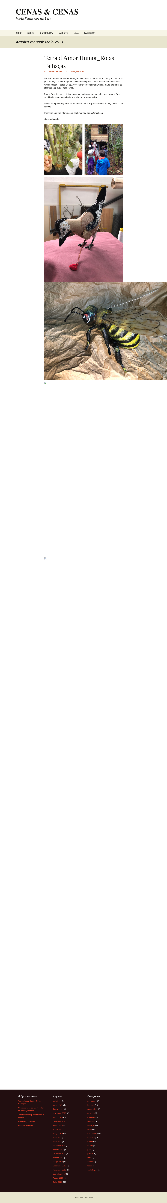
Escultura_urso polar (26, 1121)
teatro (89, 1166)
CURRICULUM (46, 33)
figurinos (90, 1121)
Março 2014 (58, 1162)
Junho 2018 (58, 1125)
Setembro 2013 (59, 1174)
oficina (90, 1141)
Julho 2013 (57, 1182)
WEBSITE (63, 33)
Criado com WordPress (83, 1198)
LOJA (76, 33)
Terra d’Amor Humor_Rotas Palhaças (79, 61)
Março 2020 (58, 1117)
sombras (91, 1162)
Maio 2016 (57, 1141)
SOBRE (30, 33)
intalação (91, 1125)
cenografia (91, 1109)
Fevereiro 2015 (59, 1154)
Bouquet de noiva (25, 1125)
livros (89, 1129)
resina (90, 1158)
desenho (91, 1113)
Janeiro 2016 (58, 1150)
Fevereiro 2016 (59, 1146)
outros (90, 1146)
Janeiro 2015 (58, 1158)
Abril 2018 (57, 1129)
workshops (91, 1170)
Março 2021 (58, 1105)
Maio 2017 (57, 1137)
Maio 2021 (57, 1101)
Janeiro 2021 (58, 1109)
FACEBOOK (89, 33)
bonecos (90, 1105)
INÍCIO (19, 33)
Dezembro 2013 (59, 1166)
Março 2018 (58, 1133)
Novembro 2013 (59, 1170)
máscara (91, 1137)
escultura (80, 72)
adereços (71, 72)
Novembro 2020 (59, 1113)
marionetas (92, 1133)
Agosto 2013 (58, 1178)
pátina (90, 1150)
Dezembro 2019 (59, 1121)
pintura (90, 1154)
